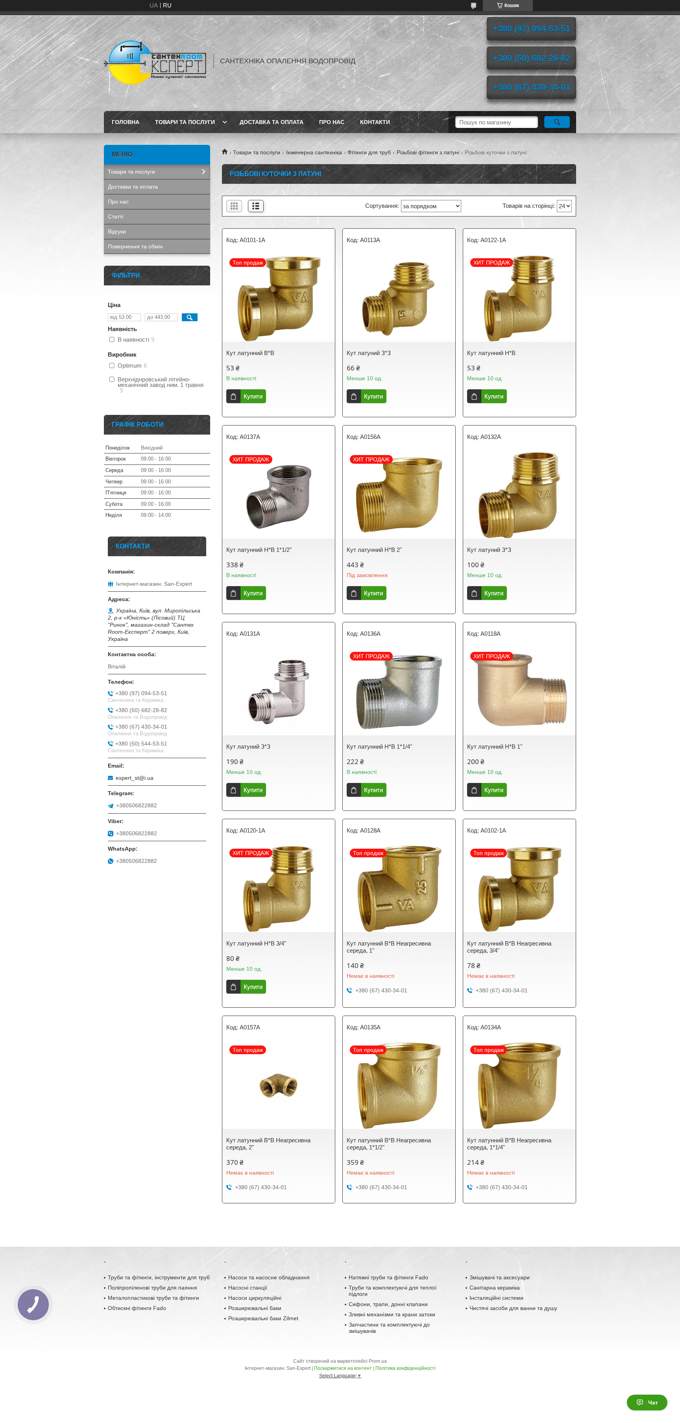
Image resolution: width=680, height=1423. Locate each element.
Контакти (375, 122)
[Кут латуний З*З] (399, 298)
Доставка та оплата (271, 122)
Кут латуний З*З (369, 353)
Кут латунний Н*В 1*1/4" (379, 746)
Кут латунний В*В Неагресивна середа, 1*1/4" (509, 1144)
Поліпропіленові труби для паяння (152, 1287)
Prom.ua (378, 1361)
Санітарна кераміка (494, 1287)
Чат (653, 1402)
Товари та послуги (185, 122)
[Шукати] (557, 122)
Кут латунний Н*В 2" (374, 549)
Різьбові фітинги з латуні (428, 152)
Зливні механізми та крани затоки (392, 1314)
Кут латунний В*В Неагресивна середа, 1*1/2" (389, 1144)
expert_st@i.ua (134, 778)
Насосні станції (247, 1287)
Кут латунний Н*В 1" (494, 746)
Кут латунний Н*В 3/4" (256, 943)
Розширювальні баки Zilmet (263, 1318)
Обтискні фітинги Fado (137, 1308)
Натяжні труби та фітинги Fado (388, 1277)
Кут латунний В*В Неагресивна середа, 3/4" (509, 947)
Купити (253, 396)
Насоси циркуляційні (254, 1298)
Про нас (331, 122)
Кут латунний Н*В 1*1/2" (259, 549)
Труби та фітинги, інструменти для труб (159, 1277)
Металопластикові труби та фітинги (153, 1298)
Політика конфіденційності (405, 1368)
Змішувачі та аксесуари (499, 1277)
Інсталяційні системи (496, 1298)
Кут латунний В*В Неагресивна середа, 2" (268, 1144)
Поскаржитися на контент (343, 1368)
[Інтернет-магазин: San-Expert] (155, 61)
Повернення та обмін (135, 246)
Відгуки (117, 231)
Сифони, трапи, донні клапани (388, 1304)
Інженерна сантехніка (314, 152)
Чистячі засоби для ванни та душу (513, 1308)
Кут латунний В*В (250, 353)
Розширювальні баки (254, 1308)
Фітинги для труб (369, 152)
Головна (125, 122)
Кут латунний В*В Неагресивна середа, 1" (389, 947)
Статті (115, 216)
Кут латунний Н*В (491, 353)
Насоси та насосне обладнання (269, 1277)
